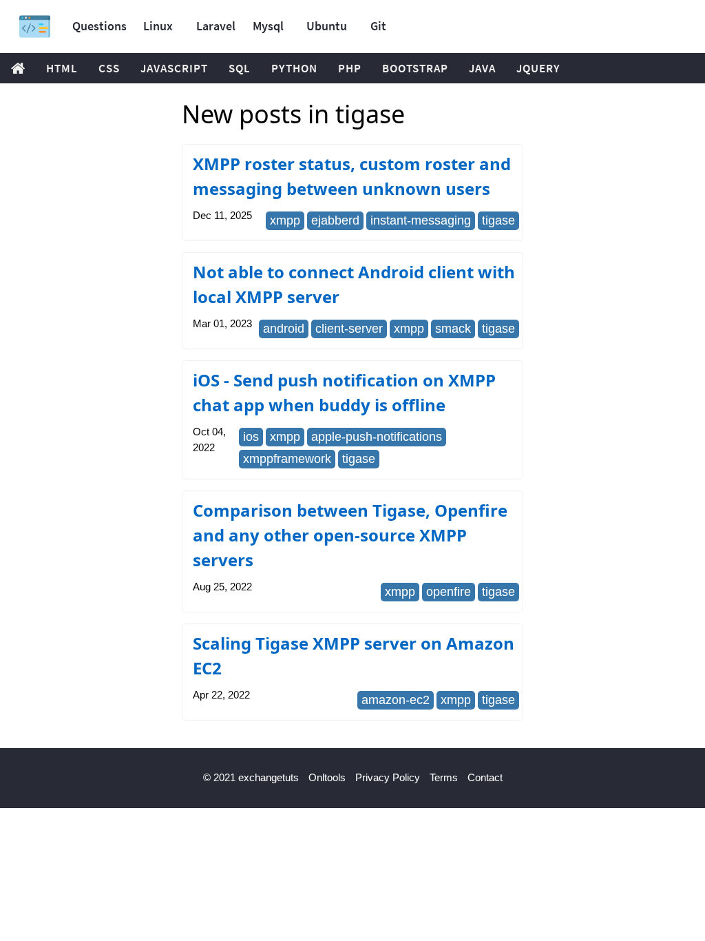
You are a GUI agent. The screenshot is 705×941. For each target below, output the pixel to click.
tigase (498, 220)
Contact (485, 777)
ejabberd (335, 220)
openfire (448, 592)
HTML (62, 68)
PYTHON (294, 68)
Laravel (215, 26)
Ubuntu (326, 26)
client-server (349, 328)
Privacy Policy (387, 777)
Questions (99, 26)
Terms (444, 777)
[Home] (34, 26)
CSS (109, 68)
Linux (158, 26)
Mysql (268, 26)
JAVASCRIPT (174, 68)
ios (251, 437)
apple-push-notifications (376, 437)
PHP (349, 68)
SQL (240, 68)
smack (453, 328)
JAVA (482, 68)
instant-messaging (420, 220)
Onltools (327, 777)
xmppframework (287, 459)
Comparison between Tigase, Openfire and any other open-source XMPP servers (350, 535)
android (283, 328)
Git (378, 26)
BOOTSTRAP (415, 68)
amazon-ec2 (395, 700)
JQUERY (538, 68)
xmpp (285, 220)
